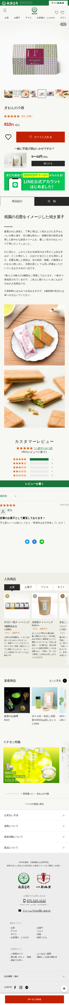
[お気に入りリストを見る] (56, 12)
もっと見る (55, 680)
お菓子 (40, 928)
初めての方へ (17, 960)
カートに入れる (42, 137)
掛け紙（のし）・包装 (21, 957)
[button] (12, 116)
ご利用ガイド (17, 954)
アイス (14, 931)
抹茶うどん (42, 937)
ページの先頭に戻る (34, 804)
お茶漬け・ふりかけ (20, 937)
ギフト (17, 794)
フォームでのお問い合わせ (36, 911)
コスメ (40, 931)
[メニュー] (4, 10)
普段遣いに (28, 794)
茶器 (39, 934)
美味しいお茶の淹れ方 (47, 957)
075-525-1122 (36, 900)
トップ (7, 794)
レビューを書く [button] (34, 483)
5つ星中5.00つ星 (43, 448)
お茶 (13, 928)
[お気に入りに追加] (8, 137)
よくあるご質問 (44, 954)
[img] (7, 505)
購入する (48, 163)
